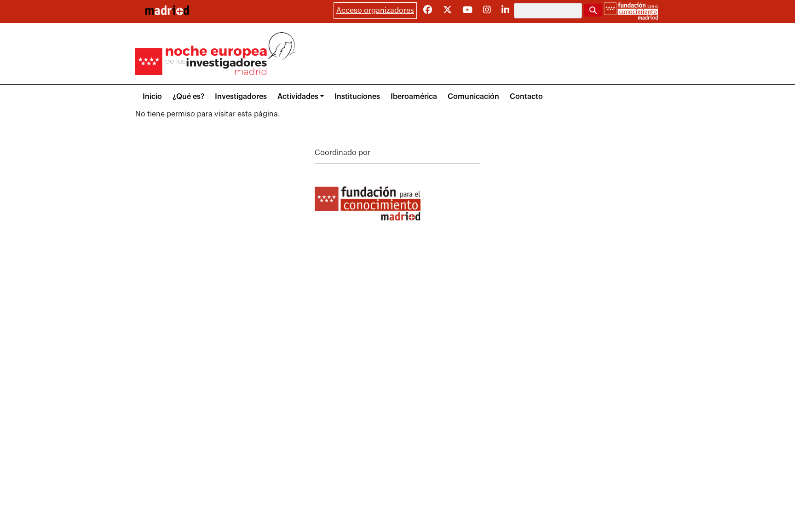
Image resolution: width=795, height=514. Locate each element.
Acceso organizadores (375, 10)
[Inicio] (167, 10)
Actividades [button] (297, 96)
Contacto (526, 96)
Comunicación (473, 96)
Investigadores (241, 96)
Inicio (152, 96)
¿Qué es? (188, 96)
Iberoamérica (414, 96)
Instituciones (357, 96)
